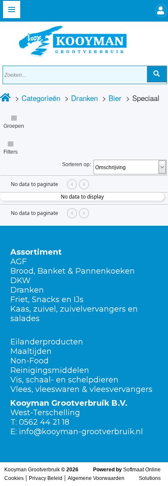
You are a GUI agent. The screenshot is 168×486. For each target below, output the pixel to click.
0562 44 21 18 (44, 422)
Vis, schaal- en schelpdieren (64, 380)
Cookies (14, 478)
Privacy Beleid (45, 478)
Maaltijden (31, 351)
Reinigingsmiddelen (49, 370)
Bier (115, 98)
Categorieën (41, 98)
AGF (18, 261)
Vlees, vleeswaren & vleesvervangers (81, 389)
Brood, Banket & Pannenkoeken (72, 271)
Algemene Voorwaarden (96, 478)
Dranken (84, 98)
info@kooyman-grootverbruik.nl (81, 431)
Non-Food (29, 361)
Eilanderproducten (46, 342)
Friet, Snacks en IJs (47, 299)
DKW (20, 280)
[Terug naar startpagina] (64, 39)
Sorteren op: (76, 164)
